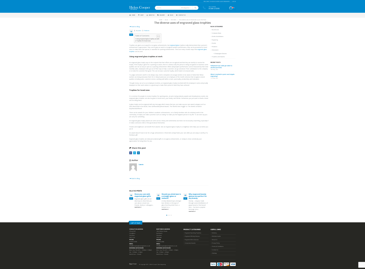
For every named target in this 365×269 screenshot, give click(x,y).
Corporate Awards (190, 243)
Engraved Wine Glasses (192, 239)
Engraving (215, 40)
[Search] (195, 8)
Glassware (215, 50)
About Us (151, 15)
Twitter (134, 152)
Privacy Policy (216, 243)
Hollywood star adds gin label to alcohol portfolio (221, 66)
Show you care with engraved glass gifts (142, 195)
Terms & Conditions (218, 246)
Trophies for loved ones (143, 41)
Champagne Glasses (220, 53)
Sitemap (214, 253)
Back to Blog (135, 26)
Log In (234, 1)
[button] (166, 215)
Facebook (130, 152)
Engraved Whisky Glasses (192, 236)
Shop (141, 15)
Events (214, 43)
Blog (171, 15)
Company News (216, 33)
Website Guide (216, 236)
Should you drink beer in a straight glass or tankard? (171, 196)
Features (146, 30)
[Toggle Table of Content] (157, 36)
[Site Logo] (139, 7)
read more (137, 207)
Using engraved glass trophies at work (147, 39)
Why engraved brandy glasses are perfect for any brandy (198, 196)
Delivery (162, 15)
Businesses (215, 30)
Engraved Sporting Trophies (193, 233)
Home (133, 15)
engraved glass (174, 45)
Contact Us (181, 15)
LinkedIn (138, 152)
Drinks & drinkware (217, 36)
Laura (139, 30)
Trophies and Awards (218, 57)
